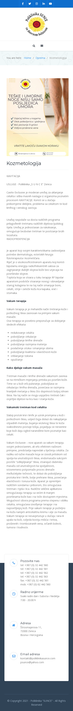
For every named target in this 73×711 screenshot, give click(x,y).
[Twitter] (29, 3)
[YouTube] (50, 3)
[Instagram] (36, 3)
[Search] (34, 46)
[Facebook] (22, 3)
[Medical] (36, 24)
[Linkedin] (43, 3)
